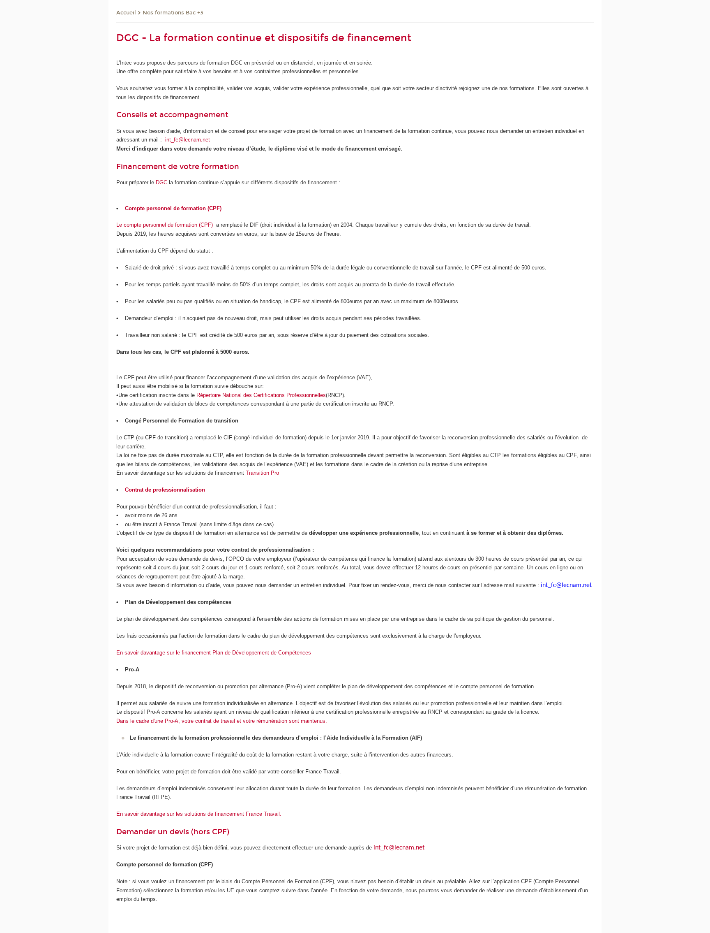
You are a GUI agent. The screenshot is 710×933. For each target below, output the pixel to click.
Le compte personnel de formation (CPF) (164, 225)
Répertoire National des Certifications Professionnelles (261, 395)
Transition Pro (262, 473)
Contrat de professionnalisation (165, 490)
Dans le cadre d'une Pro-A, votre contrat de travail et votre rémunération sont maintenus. (221, 721)
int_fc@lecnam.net (187, 140)
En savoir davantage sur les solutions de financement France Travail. (198, 814)
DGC (161, 182)
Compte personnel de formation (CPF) (173, 208)
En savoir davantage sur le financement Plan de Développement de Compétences (213, 653)
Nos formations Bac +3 (173, 12)
